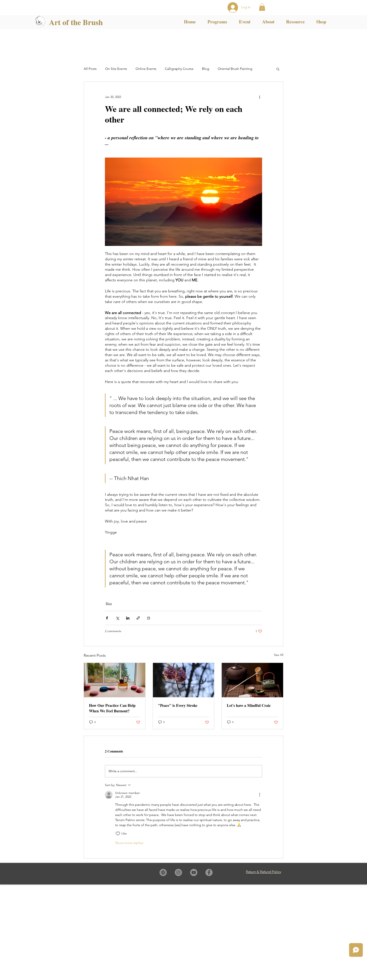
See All (278, 655)
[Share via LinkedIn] (128, 618)
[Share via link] (138, 618)
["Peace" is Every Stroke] (183, 680)
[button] (262, 7)
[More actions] (259, 97)
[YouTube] (193, 872)
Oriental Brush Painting (235, 69)
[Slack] (163, 872)
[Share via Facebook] (107, 618)
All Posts (90, 69)
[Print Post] (149, 618)
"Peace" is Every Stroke (177, 705)
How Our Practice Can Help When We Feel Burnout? (112, 708)
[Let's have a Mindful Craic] (252, 680)
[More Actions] (259, 794)
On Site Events (116, 69)
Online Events (146, 69)
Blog (205, 69)
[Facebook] (209, 872)
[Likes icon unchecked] (118, 833)
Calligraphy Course (179, 69)
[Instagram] (178, 872)
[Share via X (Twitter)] (117, 618)
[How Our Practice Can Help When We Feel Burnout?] (114, 680)
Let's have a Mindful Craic (249, 705)
